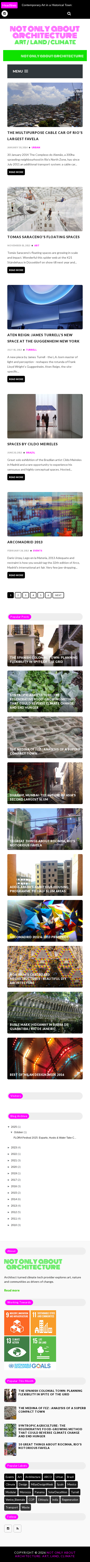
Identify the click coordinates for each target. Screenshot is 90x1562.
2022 (14, 1154)
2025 (14, 1126)
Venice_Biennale (15, 1499)
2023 (14, 1147)
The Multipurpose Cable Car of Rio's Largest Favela (45, 136)
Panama (40, 1492)
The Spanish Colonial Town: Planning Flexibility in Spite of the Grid (44, 659)
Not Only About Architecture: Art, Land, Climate (45, 1554)
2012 (14, 1212)
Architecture (32, 1477)
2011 (14, 1218)
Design (23, 1484)
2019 (14, 1173)
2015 (14, 1192)
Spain (60, 1484)
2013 (14, 1205)
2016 (14, 1186)
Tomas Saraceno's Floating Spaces (43, 237)
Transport (12, 1507)
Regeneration (70, 1499)
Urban (36, 147)
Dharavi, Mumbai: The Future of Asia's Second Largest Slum (43, 797)
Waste (26, 1507)
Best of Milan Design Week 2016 (37, 1074)
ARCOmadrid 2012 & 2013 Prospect (39, 937)
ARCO (48, 1477)
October (19, 1132)
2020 (14, 1167)
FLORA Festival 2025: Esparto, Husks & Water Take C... (45, 1137)
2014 (14, 1199)
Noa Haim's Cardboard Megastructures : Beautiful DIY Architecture (38, 979)
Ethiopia (43, 1499)
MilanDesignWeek (42, 1484)
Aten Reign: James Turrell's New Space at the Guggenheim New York (43, 338)
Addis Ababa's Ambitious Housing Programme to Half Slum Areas (39, 889)
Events (37, 550)
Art (36, 245)
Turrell (31, 349)
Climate (10, 1484)
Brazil (30, 452)
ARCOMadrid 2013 (25, 542)
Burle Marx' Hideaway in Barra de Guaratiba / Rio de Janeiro (39, 1027)
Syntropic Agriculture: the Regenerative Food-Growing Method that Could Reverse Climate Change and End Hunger (43, 701)
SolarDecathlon (57, 1492)
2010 (14, 1225)
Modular (11, 1492)
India (55, 1499)
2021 (14, 1160)
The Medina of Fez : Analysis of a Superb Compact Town (45, 751)
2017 (14, 1179)
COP (32, 1499)
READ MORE (16, 172)
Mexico (71, 1484)
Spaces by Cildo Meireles (32, 444)
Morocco (25, 1492)
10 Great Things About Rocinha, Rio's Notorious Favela (42, 843)
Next (58, 595)
